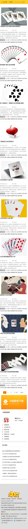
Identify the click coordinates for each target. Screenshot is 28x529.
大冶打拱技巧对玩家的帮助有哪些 (9, 371)
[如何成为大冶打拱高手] (14, 285)
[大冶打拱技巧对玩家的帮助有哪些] (14, 361)
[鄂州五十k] (6, 420)
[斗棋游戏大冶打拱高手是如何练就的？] (14, 16)
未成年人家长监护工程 (8, 505)
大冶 (15, 40)
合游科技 (3, 498)
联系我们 (9, 498)
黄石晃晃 (20, 42)
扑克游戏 (20, 420)
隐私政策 (19, 498)
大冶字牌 (18, 40)
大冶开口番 (24, 40)
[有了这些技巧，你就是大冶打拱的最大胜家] (14, 93)
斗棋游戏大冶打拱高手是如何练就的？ (10, 26)
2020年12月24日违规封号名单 (9, 476)
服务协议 (14, 498)
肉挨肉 (9, 42)
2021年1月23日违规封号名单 (9, 453)
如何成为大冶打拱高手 (6, 295)
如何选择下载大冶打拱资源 (7, 64)
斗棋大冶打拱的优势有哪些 (7, 333)
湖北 (6, 42)
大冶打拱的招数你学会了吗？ (8, 256)
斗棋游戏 (10, 2)
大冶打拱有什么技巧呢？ (7, 180)
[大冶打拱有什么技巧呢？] (14, 170)
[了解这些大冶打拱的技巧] (14, 131)
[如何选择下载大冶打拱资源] (14, 54)
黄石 (16, 42)
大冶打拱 (2, 42)
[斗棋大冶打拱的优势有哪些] (14, 323)
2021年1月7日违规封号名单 (9, 465)
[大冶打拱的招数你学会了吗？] (14, 246)
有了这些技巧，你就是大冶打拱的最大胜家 (12, 103)
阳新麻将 (13, 42)
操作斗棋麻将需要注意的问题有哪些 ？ (11, 451)
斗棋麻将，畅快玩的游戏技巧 (9, 473)
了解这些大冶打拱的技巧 (7, 141)
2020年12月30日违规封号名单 (9, 470)
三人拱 (7, 40)
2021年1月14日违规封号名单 (9, 459)
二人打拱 (11, 40)
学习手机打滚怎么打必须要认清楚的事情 (12, 462)
